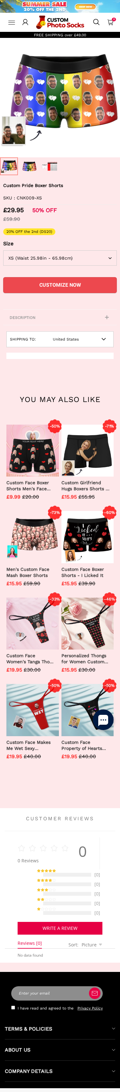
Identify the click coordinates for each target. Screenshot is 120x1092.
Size (8, 244)
